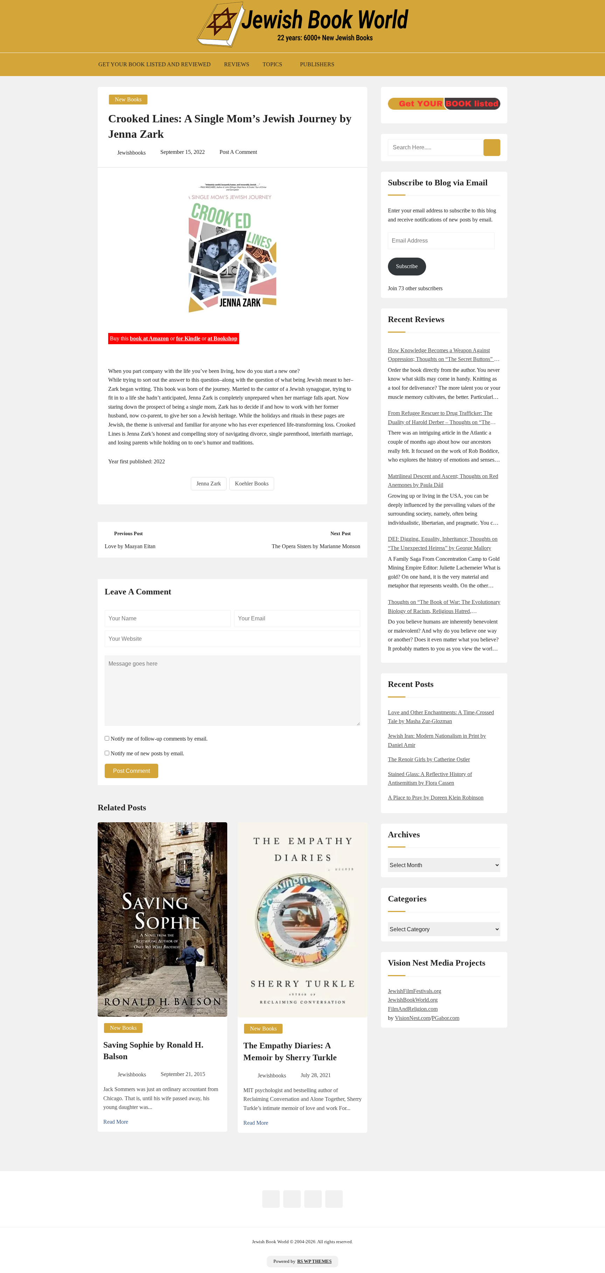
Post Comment (131, 771)
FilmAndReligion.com (413, 1009)
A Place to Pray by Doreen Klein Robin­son (436, 798)
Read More (115, 1122)
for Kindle (188, 338)
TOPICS (272, 64)
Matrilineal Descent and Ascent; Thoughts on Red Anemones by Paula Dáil (443, 480)
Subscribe (407, 266)
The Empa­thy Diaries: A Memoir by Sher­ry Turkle (290, 1051)
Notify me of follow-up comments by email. (159, 739)
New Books (128, 99)
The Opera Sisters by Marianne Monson (316, 546)
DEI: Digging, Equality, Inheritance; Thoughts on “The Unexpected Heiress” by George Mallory (443, 543)
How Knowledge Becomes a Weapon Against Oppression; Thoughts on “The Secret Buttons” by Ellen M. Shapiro (444, 355)
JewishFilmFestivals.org (414, 991)
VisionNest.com (412, 1018)
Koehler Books (252, 483)
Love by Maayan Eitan (130, 546)
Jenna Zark (208, 483)
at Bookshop (222, 338)
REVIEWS (236, 64)
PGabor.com (445, 1018)
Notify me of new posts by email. (147, 753)
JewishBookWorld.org (413, 1000)
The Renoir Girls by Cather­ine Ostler (429, 759)
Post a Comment (238, 152)
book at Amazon (149, 338)
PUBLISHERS (317, 64)
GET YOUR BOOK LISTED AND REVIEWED (154, 64)
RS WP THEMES (314, 1261)
